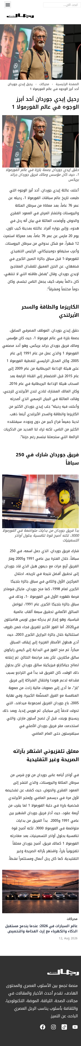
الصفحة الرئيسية (67, 84)
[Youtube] (75, 1027)
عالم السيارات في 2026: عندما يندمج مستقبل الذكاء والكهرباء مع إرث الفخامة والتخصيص (41, 928)
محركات (44, 84)
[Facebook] (42, 1027)
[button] (7, 4)
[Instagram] (53, 1027)
